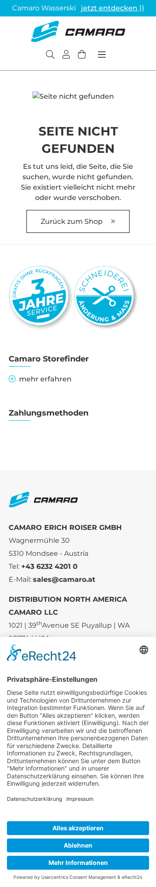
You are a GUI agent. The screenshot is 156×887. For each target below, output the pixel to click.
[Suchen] (50, 55)
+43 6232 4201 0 (49, 566)
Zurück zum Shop (72, 221)
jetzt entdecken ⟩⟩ (112, 8)
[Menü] (102, 54)
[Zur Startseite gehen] (78, 31)
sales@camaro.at (64, 579)
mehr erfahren (45, 379)
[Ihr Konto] (66, 55)
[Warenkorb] (82, 55)
